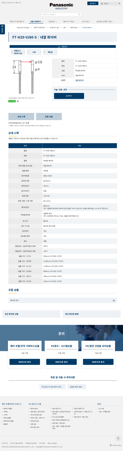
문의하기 (93, 3)
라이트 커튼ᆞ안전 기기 (38, 418)
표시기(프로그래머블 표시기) (61, 420)
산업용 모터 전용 (76, 387)
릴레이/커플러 (8, 408)
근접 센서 (33, 424)
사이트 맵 (4, 443)
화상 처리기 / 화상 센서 (81, 417)
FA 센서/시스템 (54, 27)
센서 (64, 27)
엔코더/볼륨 (7, 418)
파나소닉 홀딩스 (52, 443)
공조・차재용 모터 (104, 412)
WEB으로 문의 (25, 361)
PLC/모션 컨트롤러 (58, 417)
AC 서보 (101, 408)
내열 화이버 (79, 80)
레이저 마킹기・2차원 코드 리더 (83, 413)
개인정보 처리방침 (31, 443)
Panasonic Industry (23, 27)
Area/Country (116, 445)
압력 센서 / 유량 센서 (58, 423)
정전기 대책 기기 (79, 408)
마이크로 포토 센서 (36, 415)
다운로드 (52, 21)
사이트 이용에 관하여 (16, 443)
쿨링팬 (6, 424)
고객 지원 (85, 21)
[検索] (79, 14)
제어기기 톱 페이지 (17, 21)
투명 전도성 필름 (9, 421)
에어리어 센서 (35, 421)
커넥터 (6, 412)
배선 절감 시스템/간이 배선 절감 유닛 (61, 413)
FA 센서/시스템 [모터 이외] (51, 387)
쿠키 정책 (42, 443)
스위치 (6, 415)
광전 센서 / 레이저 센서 (38, 412)
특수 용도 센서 (35, 427)
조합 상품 (49, 116)
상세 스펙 (21, 116)
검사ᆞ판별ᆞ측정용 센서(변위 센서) (61, 427)
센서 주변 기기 (56, 408)
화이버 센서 (74, 27)
